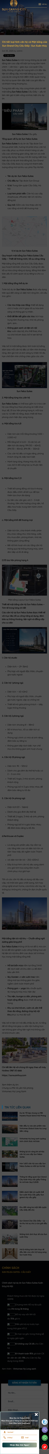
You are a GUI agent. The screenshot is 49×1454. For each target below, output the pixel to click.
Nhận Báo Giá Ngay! (19, 1445)
